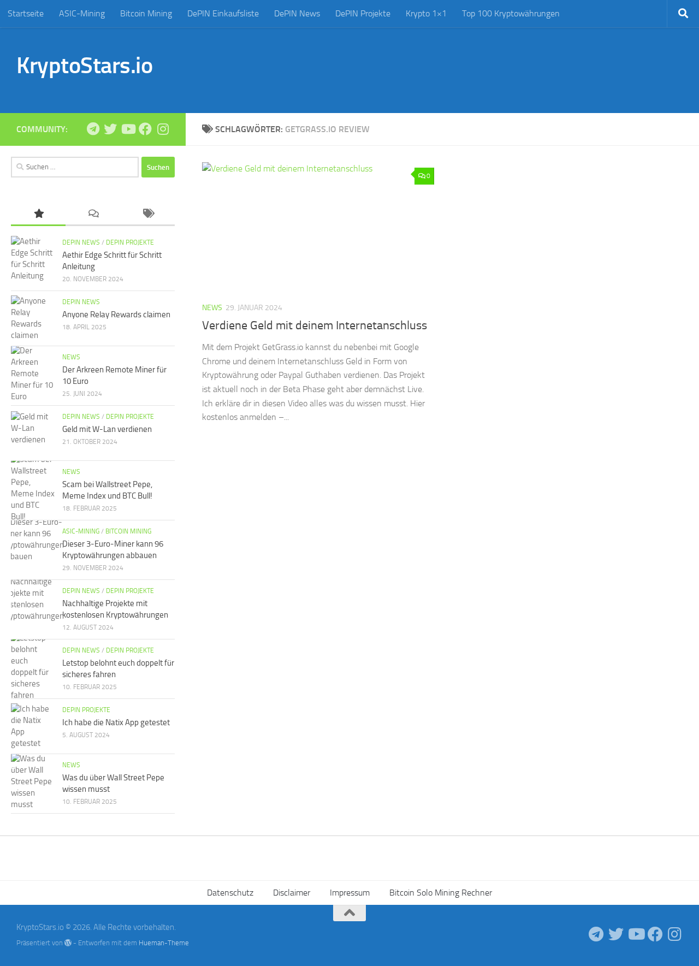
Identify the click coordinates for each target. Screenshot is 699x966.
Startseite (26, 13)
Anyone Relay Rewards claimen (116, 314)
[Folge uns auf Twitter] (110, 128)
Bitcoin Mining (146, 13)
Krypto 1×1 (426, 13)
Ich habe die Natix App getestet (116, 722)
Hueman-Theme (164, 943)
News (212, 307)
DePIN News (297, 13)
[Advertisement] (484, 68)
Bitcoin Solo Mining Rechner (440, 892)
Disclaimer (291, 892)
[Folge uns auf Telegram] (92, 128)
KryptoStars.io (84, 65)
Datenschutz (230, 892)
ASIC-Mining (82, 13)
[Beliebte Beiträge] (38, 214)
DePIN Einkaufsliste (223, 13)
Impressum (350, 892)
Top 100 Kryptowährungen (511, 13)
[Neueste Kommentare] (93, 214)
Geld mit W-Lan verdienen (107, 429)
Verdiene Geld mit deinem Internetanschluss (314, 325)
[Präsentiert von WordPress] (68, 942)
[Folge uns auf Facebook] (145, 128)
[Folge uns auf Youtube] (127, 128)
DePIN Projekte (362, 13)
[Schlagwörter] (147, 214)
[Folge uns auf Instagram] (162, 128)
